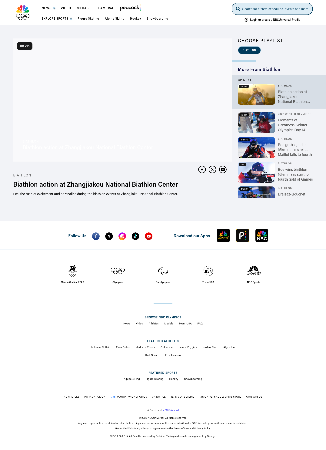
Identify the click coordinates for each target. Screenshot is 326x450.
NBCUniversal (170, 410)
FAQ (200, 324)
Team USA (185, 324)
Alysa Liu (229, 347)
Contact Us (254, 397)
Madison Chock (145, 347)
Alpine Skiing (132, 379)
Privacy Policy (94, 397)
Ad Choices (71, 397)
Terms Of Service (183, 397)
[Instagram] (122, 236)
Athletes (154, 324)
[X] (109, 236)
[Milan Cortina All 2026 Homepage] (27, 12)
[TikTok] (135, 236)
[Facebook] (96, 236)
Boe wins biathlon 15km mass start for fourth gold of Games (295, 175)
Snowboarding (193, 379)
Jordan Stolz (210, 347)
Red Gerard (152, 355)
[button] (48, 9)
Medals (168, 324)
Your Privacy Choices (132, 397)
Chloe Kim (167, 347)
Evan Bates (123, 347)
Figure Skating (155, 379)
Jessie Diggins (188, 347)
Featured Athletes (163, 341)
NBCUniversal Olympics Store (220, 397)
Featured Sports (163, 373)
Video (139, 324)
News (126, 324)
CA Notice (159, 397)
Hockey (173, 379)
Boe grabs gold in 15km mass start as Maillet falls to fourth (295, 150)
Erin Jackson (173, 355)
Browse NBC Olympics (163, 317)
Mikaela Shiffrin (100, 347)
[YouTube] (148, 236)
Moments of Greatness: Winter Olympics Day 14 (292, 125)
